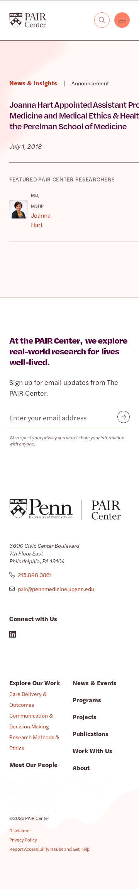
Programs (87, 699)
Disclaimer (20, 830)
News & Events (95, 682)
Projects (85, 716)
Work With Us (92, 750)
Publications (90, 733)
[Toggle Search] (102, 20)
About (81, 767)
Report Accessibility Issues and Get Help (49, 848)
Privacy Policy (23, 839)
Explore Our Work (34, 682)
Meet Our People (33, 764)
